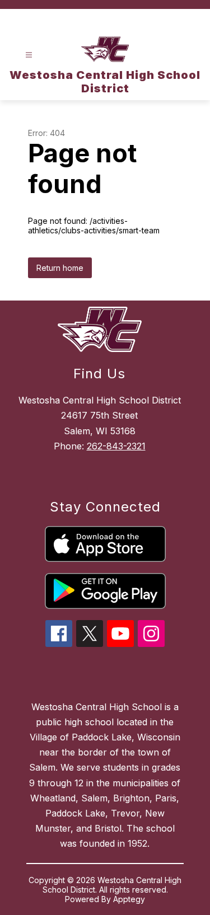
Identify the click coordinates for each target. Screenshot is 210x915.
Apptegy (129, 899)
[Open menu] (28, 55)
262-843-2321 (116, 446)
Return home (59, 268)
